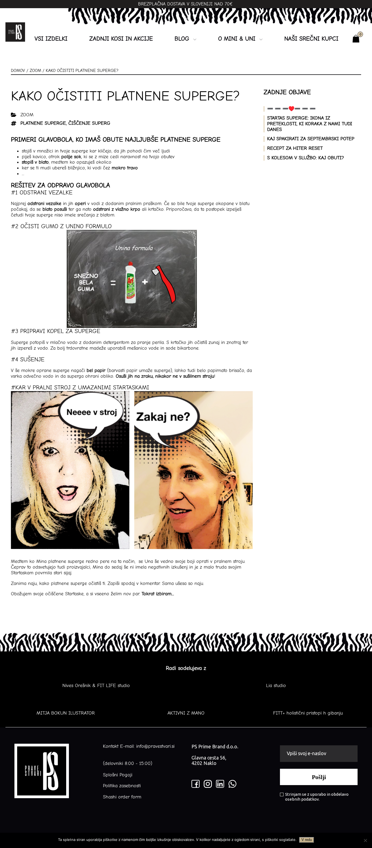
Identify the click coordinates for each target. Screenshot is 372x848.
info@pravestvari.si (155, 746)
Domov (18, 70)
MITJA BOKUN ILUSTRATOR (65, 713)
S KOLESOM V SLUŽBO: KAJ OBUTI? (305, 158)
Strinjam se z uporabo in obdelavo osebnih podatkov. (317, 796)
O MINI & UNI (236, 38)
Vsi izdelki (51, 38)
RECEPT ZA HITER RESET (295, 148)
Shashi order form (122, 797)
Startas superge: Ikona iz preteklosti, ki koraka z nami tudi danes (309, 123)
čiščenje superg (89, 123)
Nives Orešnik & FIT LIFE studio (96, 685)
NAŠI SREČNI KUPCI (311, 38)
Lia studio (276, 685)
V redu (306, 840)
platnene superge (43, 123)
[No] (365, 840)
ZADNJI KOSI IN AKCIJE (121, 38)
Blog (182, 38)
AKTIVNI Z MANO (186, 713)
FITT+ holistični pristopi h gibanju (306, 713)
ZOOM (35, 70)
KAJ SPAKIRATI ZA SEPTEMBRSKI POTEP (310, 139)
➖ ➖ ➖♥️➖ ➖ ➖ (291, 109)
